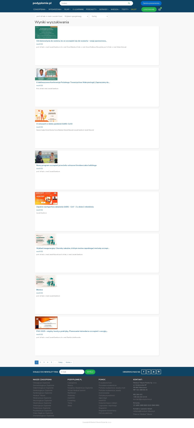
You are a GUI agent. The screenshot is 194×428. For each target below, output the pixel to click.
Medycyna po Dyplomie (42, 398)
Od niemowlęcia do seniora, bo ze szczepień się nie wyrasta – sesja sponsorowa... (71, 41)
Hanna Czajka (40, 130)
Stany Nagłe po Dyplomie (43, 413)
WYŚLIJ (90, 372)
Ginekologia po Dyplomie (42, 390)
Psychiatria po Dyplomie (42, 411)
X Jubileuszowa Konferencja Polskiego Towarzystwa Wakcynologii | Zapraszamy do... (73, 82)
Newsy (70, 385)
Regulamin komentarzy (107, 411)
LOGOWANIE (148, 9)
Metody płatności (105, 413)
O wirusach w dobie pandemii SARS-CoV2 (54, 124)
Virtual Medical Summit (76, 390)
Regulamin (103, 408)
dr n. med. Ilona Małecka (68, 47)
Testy (70, 403)
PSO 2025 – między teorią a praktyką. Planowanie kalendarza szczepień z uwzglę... (72, 331)
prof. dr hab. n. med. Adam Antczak (115, 47)
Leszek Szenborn (79, 130)
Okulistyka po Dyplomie (42, 403)
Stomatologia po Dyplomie (43, 416)
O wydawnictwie (105, 383)
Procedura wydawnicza (107, 385)
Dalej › (60, 362)
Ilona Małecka (58, 130)
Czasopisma (72, 383)
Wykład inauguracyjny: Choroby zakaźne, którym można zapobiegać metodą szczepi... (72, 248)
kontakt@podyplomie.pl (142, 399)
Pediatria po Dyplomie (41, 408)
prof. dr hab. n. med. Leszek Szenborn (48, 47)
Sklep (70, 405)
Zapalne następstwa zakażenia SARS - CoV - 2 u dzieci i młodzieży (65, 207)
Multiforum (72, 393)
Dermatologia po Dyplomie (43, 385)
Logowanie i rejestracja (108, 405)
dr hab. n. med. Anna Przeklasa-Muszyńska (89, 47)
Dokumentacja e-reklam (108, 403)
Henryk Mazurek (68, 130)
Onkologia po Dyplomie (42, 405)
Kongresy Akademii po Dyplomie (80, 388)
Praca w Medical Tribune (142, 414)
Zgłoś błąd (103, 398)
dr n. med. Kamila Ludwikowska (70, 337)
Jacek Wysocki (89, 130)
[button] (39, 9)
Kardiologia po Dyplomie (42, 393)
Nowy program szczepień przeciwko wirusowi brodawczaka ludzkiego (66, 165)
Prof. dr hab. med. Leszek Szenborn (47, 88)
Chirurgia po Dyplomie (41, 383)
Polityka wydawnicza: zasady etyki (112, 388)
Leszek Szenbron (41, 213)
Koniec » (69, 362)
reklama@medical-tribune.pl (144, 411)
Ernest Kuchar (49, 130)
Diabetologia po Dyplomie (43, 388)
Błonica (39, 290)
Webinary (71, 395)
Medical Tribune (39, 395)
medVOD (39, 44)
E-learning (71, 400)
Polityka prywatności (107, 395)
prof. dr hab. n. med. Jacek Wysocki (47, 254)
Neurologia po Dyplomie (42, 400)
